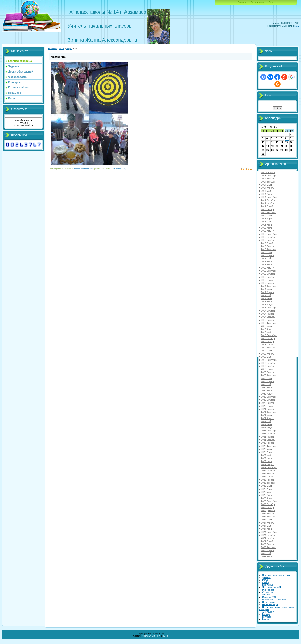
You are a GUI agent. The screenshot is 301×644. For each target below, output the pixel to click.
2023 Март (266, 486)
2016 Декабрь (268, 280)
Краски (265, 619)
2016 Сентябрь (269, 271)
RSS (296, 26)
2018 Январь (267, 320)
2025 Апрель (267, 550)
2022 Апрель (267, 452)
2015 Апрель (267, 218)
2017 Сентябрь (269, 307)
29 (286, 150)
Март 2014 (269, 127)
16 (291, 142)
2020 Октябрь (268, 400)
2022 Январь (267, 443)
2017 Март (266, 289)
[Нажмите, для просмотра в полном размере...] (89, 164)
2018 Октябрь (268, 338)
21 (282, 146)
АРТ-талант (268, 612)
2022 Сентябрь (269, 467)
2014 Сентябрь (269, 197)
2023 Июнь (266, 495)
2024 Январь (267, 513)
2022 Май (266, 455)
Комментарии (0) (119, 169)
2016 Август (267, 267)
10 (263, 142)
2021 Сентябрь (269, 430)
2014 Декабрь (268, 206)
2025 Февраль (268, 547)
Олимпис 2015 (269, 597)
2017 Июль (266, 301)
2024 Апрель (267, 523)
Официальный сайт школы (276, 575)
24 (263, 150)
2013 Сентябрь (269, 175)
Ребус (265, 580)
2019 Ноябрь (267, 366)
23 (291, 146)
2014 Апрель (267, 188)
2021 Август (267, 427)
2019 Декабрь (268, 369)
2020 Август (267, 393)
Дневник (266, 577)
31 (263, 154)
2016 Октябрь (268, 274)
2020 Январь (267, 372)
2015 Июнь (266, 224)
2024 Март (266, 519)
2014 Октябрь (268, 200)
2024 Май (266, 526)
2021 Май (266, 421)
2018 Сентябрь (269, 335)
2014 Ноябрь (267, 203)
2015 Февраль (268, 212)
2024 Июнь (266, 529)
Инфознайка (268, 602)
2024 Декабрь (268, 541)
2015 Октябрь (268, 237)
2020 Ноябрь (267, 403)
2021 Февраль (268, 412)
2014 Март (266, 185)
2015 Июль (266, 228)
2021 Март (266, 415)
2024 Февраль (268, 516)
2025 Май (266, 553)
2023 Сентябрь (269, 501)
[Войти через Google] (291, 77)
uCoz (165, 636)
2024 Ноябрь (267, 538)
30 (291, 150)
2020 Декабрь (268, 406)
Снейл (265, 582)
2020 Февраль (268, 375)
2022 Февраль (268, 446)
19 (272, 146)
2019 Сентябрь (269, 360)
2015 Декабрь (268, 243)
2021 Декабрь (268, 440)
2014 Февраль (268, 181)
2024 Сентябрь (269, 532)
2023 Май (266, 492)
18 (267, 146)
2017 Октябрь (268, 311)
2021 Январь (267, 409)
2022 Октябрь (268, 470)
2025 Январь (267, 544)
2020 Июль (266, 390)
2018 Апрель (267, 329)
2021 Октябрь (268, 433)
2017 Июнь (266, 298)
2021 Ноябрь (267, 436)
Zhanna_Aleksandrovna (84, 169)
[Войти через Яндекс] (284, 77)
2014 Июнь (266, 194)
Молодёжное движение (274, 599)
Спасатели (267, 592)
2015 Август (267, 231)
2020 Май (266, 384)
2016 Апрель (267, 255)
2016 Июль (266, 264)
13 (277, 142)
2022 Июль (266, 461)
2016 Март (266, 252)
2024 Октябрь (268, 535)
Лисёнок (266, 594)
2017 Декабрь (268, 317)
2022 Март (266, 449)
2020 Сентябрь (269, 397)
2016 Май (266, 258)
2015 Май (266, 221)
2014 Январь (267, 178)
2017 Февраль (268, 286)
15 (286, 142)
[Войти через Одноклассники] (277, 84)
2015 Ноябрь (267, 240)
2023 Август (267, 498)
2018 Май (266, 332)
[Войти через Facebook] (277, 77)
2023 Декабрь (268, 510)
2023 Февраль (268, 483)
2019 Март (266, 350)
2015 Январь (267, 209)
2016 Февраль (268, 249)
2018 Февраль (268, 323)
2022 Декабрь (268, 476)
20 (277, 146)
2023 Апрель (267, 489)
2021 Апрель (267, 418)
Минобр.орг (268, 589)
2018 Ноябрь (267, 341)
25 (267, 150)
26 (272, 150)
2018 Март (266, 326)
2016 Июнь (266, 261)
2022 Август (267, 464)
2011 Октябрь (268, 172)
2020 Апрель (267, 381)
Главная (242, 2)
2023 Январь (267, 479)
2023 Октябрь (268, 504)
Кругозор (266, 617)
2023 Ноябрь (267, 507)
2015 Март (266, 215)
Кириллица (267, 585)
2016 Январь (267, 246)
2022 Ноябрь (267, 473)
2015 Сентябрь (269, 234)
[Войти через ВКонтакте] (270, 77)
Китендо (266, 614)
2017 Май (266, 295)
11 (267, 142)
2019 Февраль (268, 347)
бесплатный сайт (151, 636)
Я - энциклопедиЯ (271, 587)
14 (282, 142)
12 (272, 142)
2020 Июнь (266, 387)
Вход (271, 2)
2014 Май (266, 191)
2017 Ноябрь (267, 314)
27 (277, 150)
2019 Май (266, 357)
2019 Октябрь (268, 363)
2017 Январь (267, 283)
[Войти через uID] (263, 77)
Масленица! (58, 56)
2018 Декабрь (268, 344)
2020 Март (266, 378)
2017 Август (267, 304)
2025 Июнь (266, 556)
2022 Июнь (266, 458)
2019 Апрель (267, 354)
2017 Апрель (267, 292)
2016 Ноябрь (267, 277)
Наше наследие (270, 604)
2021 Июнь (266, 424)
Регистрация (257, 2)
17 (263, 146)
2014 (61, 48)
